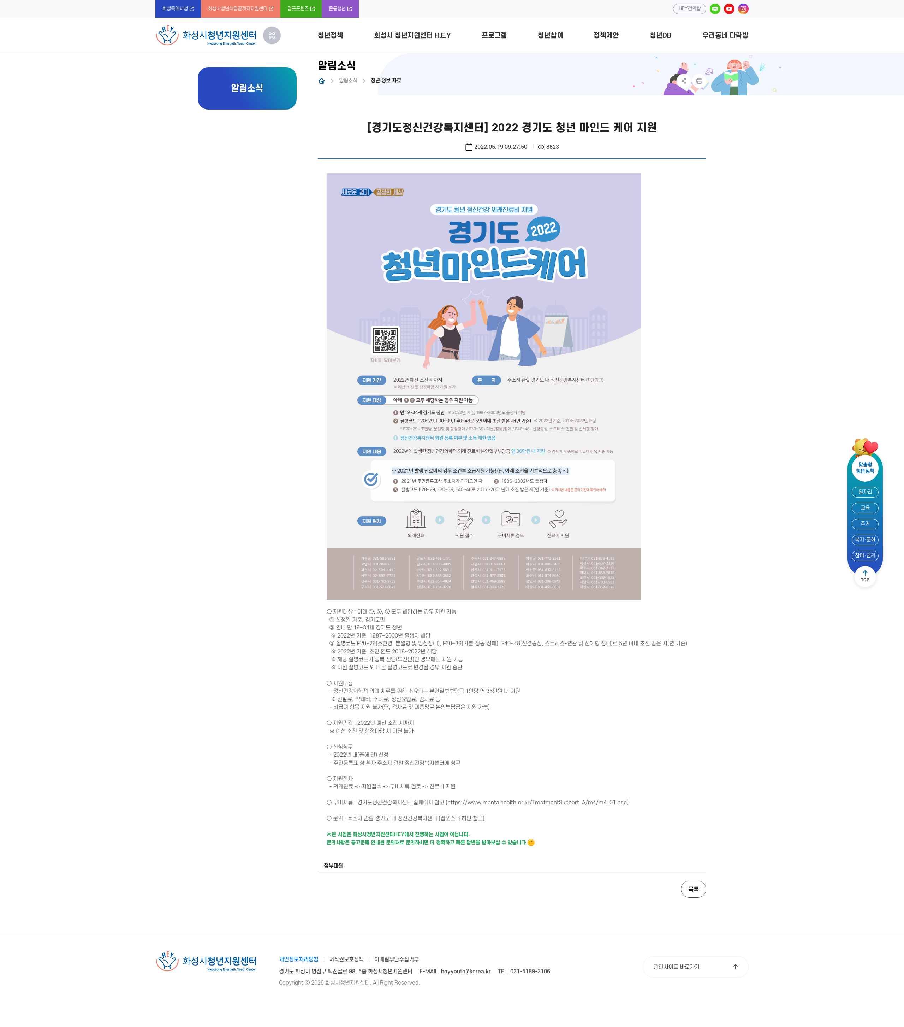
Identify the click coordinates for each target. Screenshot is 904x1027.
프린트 (699, 81)
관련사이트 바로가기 (677, 967)
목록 (693, 889)
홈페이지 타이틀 (205, 35)
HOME (322, 80)
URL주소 (684, 81)
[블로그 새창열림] (715, 9)
